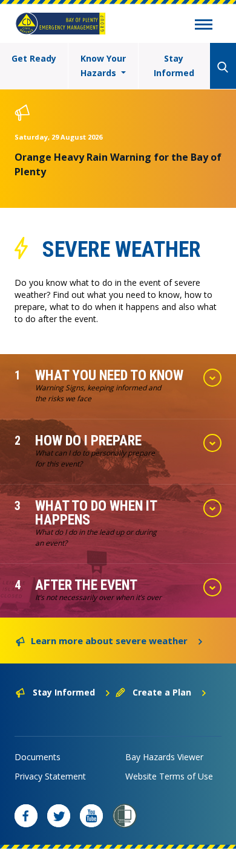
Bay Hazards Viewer (164, 757)
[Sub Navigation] (203, 26)
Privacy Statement (50, 776)
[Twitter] (58, 815)
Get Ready (33, 58)
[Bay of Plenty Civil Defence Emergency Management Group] (61, 23)
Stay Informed (174, 66)
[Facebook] (26, 815)
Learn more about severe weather (109, 640)
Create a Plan (162, 692)
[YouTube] (91, 815)
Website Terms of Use (169, 776)
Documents (38, 757)
